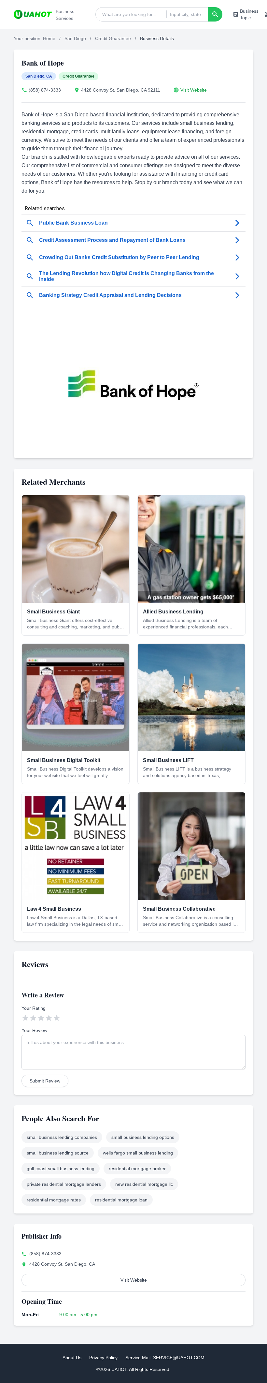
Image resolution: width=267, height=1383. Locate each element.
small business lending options (142, 1137)
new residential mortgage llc (144, 1184)
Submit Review (45, 1080)
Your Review (34, 1030)
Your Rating (33, 1008)
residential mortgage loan (121, 1199)
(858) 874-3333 (45, 90)
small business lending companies (62, 1137)
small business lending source (58, 1152)
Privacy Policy (103, 1357)
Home (49, 38)
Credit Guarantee (113, 38)
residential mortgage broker (137, 1168)
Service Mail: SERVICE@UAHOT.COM (164, 1357)
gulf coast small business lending (60, 1168)
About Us (72, 1357)
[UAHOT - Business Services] (33, 14)
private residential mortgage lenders (64, 1184)
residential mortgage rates (54, 1199)
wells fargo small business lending (138, 1152)
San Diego (75, 38)
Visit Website (193, 90)
